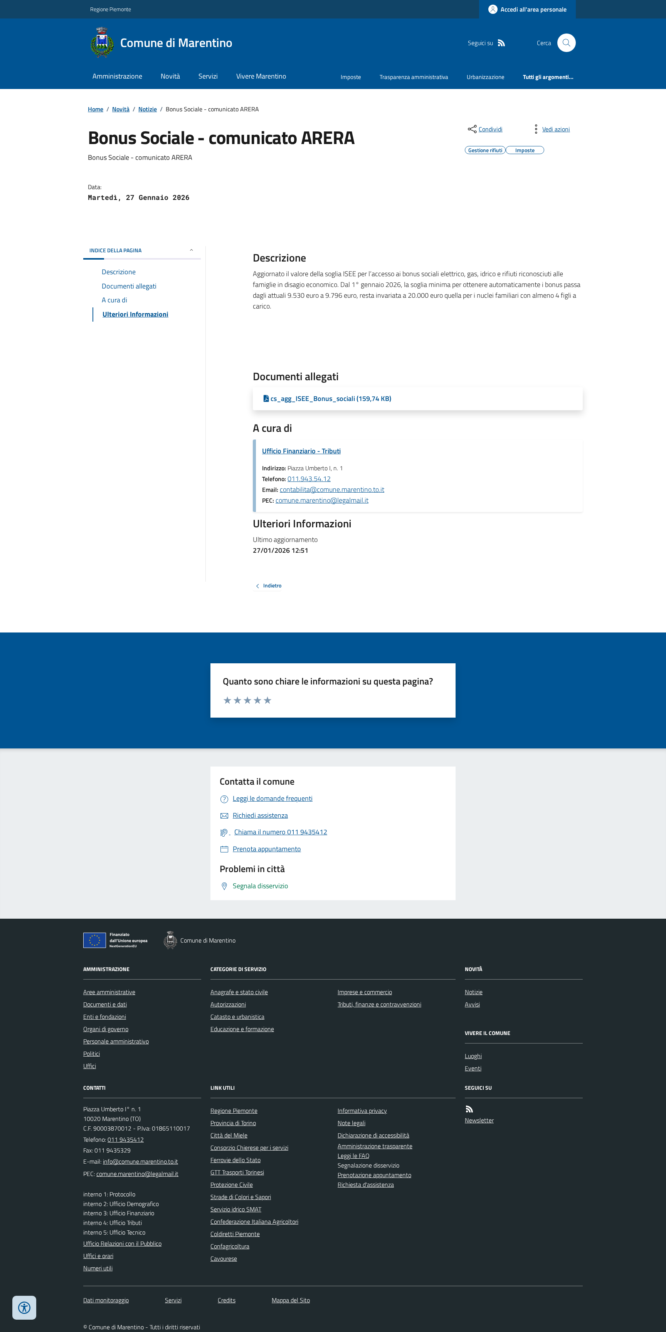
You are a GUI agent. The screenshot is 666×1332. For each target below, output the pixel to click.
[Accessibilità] (24, 1308)
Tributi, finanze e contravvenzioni (379, 1004)
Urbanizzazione (486, 76)
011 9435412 (126, 1139)
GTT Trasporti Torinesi (237, 1172)
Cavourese (223, 1258)
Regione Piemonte (110, 9)
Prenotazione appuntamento (374, 1174)
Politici (91, 1053)
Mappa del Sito (291, 1300)
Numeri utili (98, 1268)
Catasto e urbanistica (237, 1016)
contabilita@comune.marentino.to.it (332, 489)
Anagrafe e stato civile (239, 991)
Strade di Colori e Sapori (240, 1196)
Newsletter (479, 1120)
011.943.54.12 (309, 478)
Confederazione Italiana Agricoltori (254, 1221)
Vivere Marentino (261, 76)
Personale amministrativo (116, 1041)
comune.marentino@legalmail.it (322, 500)
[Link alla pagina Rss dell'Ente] (469, 1109)
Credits (226, 1300)
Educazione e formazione (242, 1028)
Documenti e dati (105, 1004)
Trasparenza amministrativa (414, 76)
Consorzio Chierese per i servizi (249, 1147)
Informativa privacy (362, 1110)
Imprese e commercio (365, 991)
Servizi (208, 76)
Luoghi (473, 1055)
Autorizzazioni (228, 1004)
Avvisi (472, 1004)
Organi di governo (105, 1028)
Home (95, 109)
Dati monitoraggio (106, 1300)
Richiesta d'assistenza (366, 1184)
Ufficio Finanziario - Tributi (301, 451)
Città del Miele (228, 1135)
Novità (170, 76)
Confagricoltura (229, 1246)
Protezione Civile (231, 1184)
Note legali (351, 1122)
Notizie (147, 109)
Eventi (473, 1068)
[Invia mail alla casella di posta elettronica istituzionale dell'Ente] (140, 1161)
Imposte (351, 76)
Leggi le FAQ (354, 1155)
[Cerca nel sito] (563, 43)
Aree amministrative (109, 991)
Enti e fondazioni (104, 1016)
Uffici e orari (98, 1255)
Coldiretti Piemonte (235, 1233)
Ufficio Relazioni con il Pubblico (122, 1243)
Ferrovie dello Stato (235, 1159)
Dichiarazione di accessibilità (373, 1135)
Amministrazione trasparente (375, 1146)
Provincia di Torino (233, 1122)
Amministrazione (117, 76)
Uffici (89, 1065)
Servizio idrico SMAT (235, 1209)
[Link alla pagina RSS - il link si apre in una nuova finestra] (501, 43)
